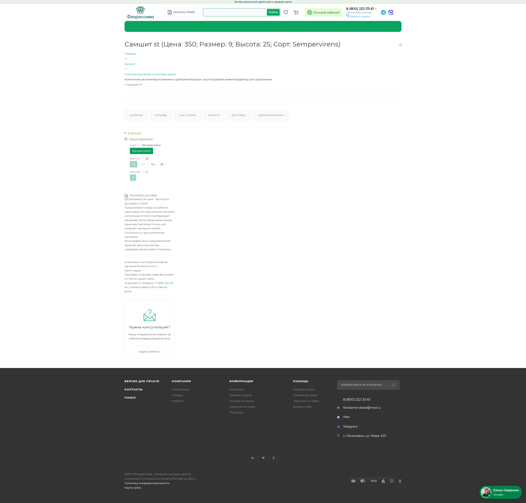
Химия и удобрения (177, 79)
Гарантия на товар (242, 406)
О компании (180, 389)
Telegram (350, 426)
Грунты (158, 79)
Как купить (187, 115)
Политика (236, 412)
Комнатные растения (139, 79)
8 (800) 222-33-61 (360, 9)
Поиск (130, 397)
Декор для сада (250, 79)
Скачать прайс (184, 12)
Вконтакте (252, 457)
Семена (266, 79)
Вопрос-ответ (302, 406)
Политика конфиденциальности (147, 483)
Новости (177, 401)
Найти (273, 12)
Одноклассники (273, 457)
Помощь (300, 381)
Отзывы (161, 115)
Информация (241, 381)
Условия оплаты (240, 395)
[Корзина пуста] (298, 12)
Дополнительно (270, 115)
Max (346, 417)
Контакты (133, 389)
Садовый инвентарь (226, 79)
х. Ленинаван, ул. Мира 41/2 (364, 436)
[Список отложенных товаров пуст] (288, 12)
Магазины (236, 389)
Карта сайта (133, 487)
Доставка (239, 115)
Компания (181, 381)
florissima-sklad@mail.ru (362, 408)
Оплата (213, 115)
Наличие (136, 115)
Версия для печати (142, 381)
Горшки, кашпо (201, 79)
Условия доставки (241, 401)
